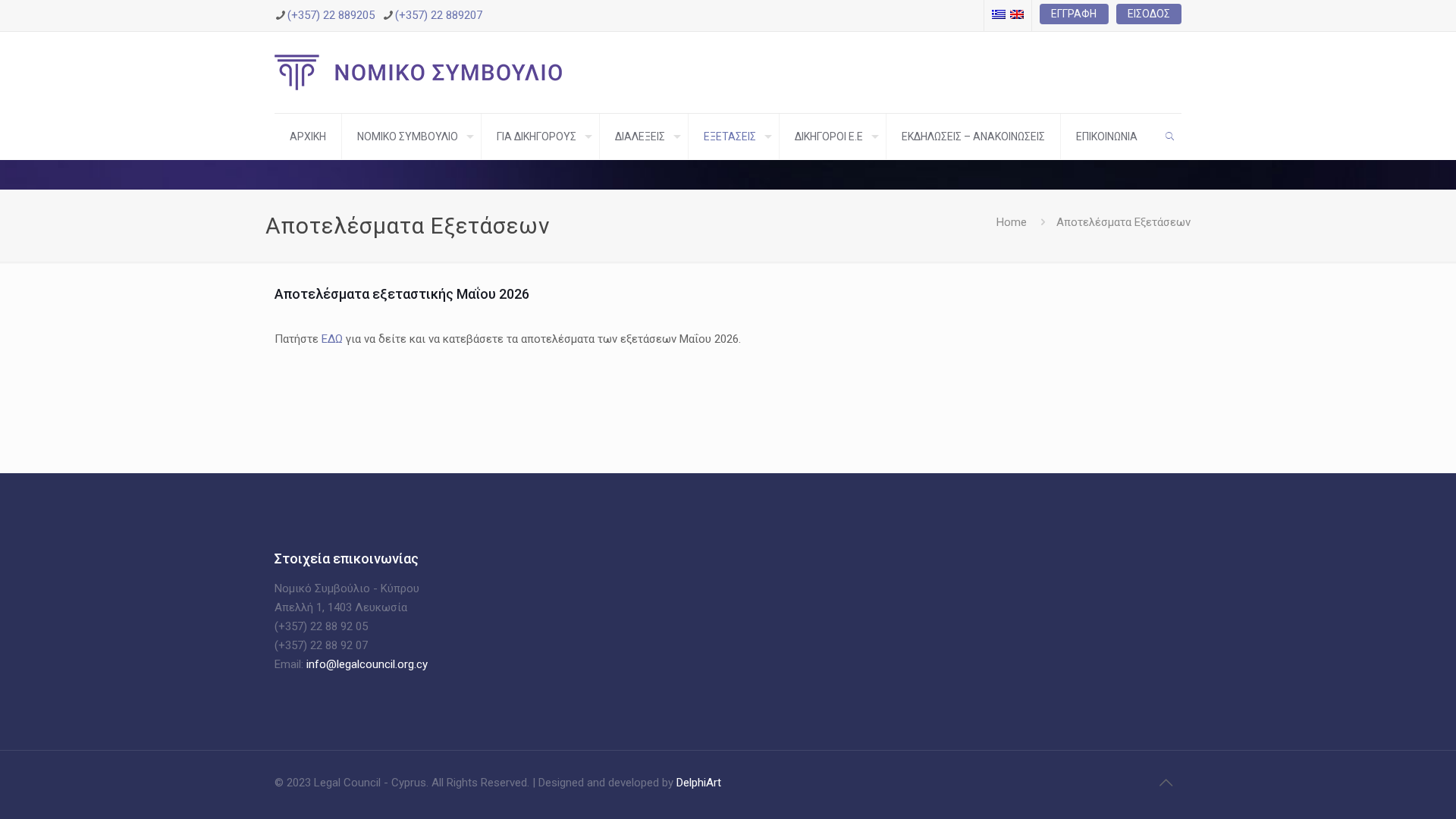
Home (1011, 222)
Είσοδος (1149, 14)
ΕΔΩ (332, 339)
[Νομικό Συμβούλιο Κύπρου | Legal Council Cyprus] (418, 72)
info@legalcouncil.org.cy (367, 664)
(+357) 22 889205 (331, 15)
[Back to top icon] (1165, 783)
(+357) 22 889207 (438, 15)
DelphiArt (697, 782)
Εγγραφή (1074, 14)
